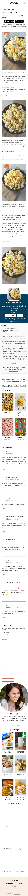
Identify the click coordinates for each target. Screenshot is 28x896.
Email (4, 668)
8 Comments (4, 17)
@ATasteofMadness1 (14, 369)
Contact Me (14, 886)
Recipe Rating (5, 632)
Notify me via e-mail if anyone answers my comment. (13, 674)
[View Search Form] (24, 3)
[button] (11, 310)
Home (3, 9)
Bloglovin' (5, 386)
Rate (20, 315)
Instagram (17, 388)
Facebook (16, 386)
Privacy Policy (17, 893)
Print (8, 315)
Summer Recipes (14, 880)
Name (4, 661)
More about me (13, 725)
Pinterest (10, 388)
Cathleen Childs (6, 15)
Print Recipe (20, 21)
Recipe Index (9, 883)
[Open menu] (4, 3)
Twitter (11, 386)
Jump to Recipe (10, 21)
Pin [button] (14, 315)
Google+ (22, 386)
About (20, 883)
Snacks (13, 9)
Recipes (8, 9)
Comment (5, 639)
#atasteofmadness (13, 371)
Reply (4, 469)
